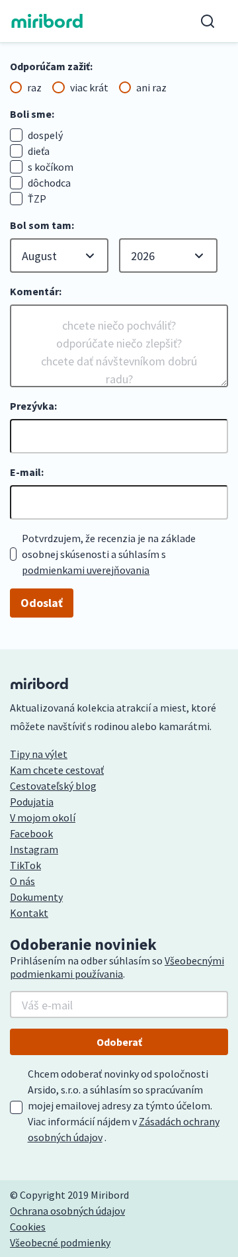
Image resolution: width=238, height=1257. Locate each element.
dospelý (45, 135)
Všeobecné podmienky (60, 1242)
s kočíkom (50, 166)
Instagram (34, 849)
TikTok (25, 865)
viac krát (89, 87)
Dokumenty (36, 897)
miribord (47, 21)
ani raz (151, 87)
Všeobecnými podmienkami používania (117, 967)
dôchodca (49, 182)
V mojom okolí (42, 817)
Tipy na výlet (38, 754)
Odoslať (41, 602)
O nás (22, 881)
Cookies (28, 1226)
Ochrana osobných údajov (67, 1210)
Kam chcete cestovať (57, 769)
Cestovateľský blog (53, 785)
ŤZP (37, 198)
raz (34, 87)
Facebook (31, 833)
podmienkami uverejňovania (85, 570)
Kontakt (29, 912)
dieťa (39, 151)
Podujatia (32, 801)
